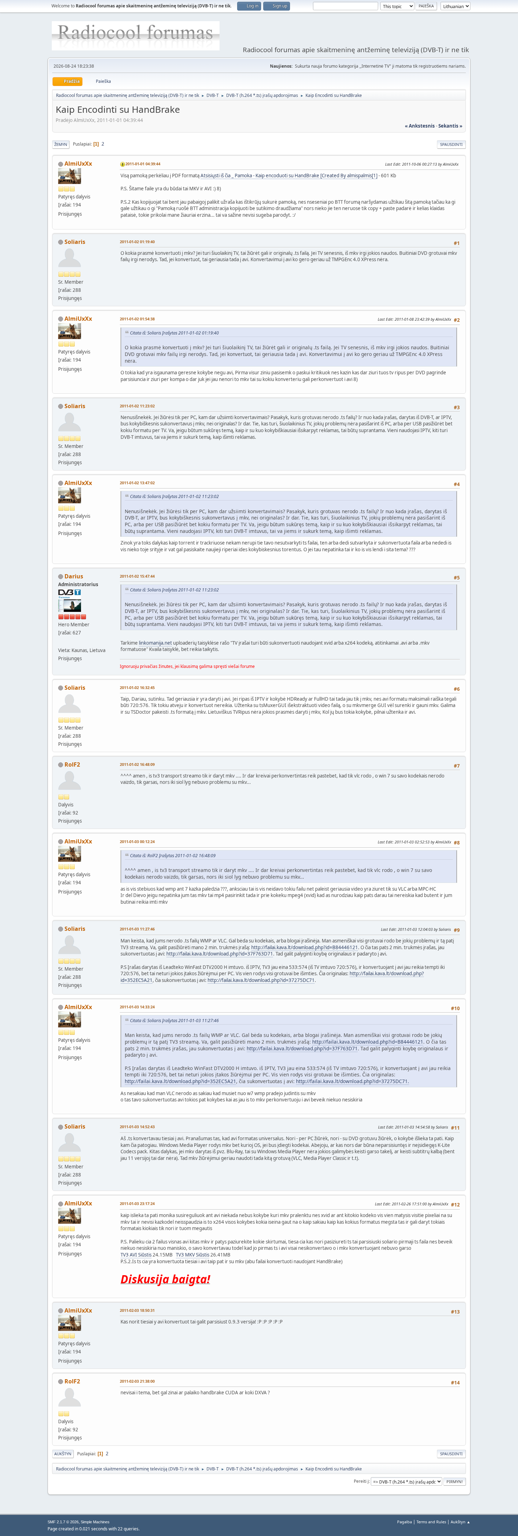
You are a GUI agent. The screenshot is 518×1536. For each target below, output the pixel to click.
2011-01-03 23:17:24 (137, 1203)
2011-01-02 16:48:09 (137, 764)
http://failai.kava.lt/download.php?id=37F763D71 (219, 954)
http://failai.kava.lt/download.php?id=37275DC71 (261, 980)
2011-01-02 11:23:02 (137, 405)
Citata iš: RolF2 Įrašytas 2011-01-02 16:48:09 (173, 856)
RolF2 (72, 764)
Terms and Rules (431, 1521)
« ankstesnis (420, 126)
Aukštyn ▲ (460, 1521)
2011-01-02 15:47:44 (137, 576)
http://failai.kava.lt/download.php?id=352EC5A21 (180, 1081)
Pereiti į (361, 1481)
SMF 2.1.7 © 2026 (63, 1522)
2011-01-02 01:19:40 (137, 241)
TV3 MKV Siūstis (192, 1255)
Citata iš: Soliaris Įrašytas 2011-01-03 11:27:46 (174, 1021)
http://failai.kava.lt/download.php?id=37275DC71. (352, 1081)
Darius (73, 576)
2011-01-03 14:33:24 (137, 1006)
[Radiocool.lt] (61, 642)
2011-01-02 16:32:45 (137, 687)
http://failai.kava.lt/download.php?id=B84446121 (304, 947)
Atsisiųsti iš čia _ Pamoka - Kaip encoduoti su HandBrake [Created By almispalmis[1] (289, 175)
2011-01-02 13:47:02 (137, 482)
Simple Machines (95, 1522)
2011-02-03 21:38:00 (137, 1381)
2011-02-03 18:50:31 (137, 1310)
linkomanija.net (155, 643)
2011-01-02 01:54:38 (137, 318)
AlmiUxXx (78, 163)
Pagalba (404, 1521)
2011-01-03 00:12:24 (137, 841)
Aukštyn (63, 1453)
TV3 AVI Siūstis (136, 1255)
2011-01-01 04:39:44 (142, 163)
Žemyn (60, 144)
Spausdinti (451, 144)
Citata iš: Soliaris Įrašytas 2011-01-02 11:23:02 (174, 496)
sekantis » (450, 126)
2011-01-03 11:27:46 (137, 929)
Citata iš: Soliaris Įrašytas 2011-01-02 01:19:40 (174, 333)
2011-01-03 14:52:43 (137, 1126)
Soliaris (74, 242)
